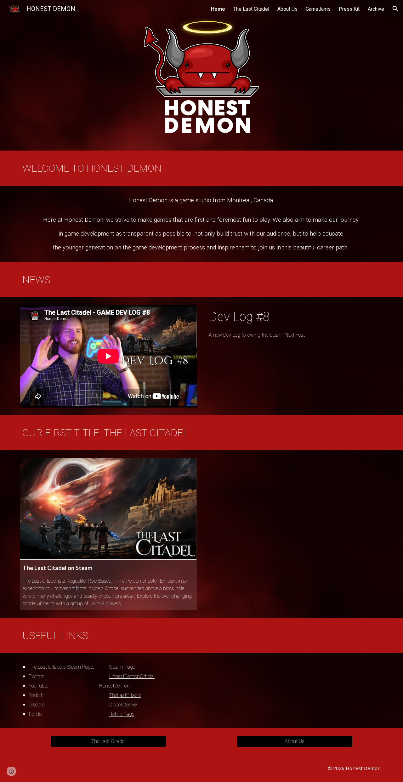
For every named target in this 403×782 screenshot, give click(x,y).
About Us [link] (287, 9)
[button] (395, 8)
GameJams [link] (318, 9)
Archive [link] (376, 9)
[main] (201, 168)
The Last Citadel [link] (251, 9)
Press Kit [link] (349, 9)
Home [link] (218, 9)
